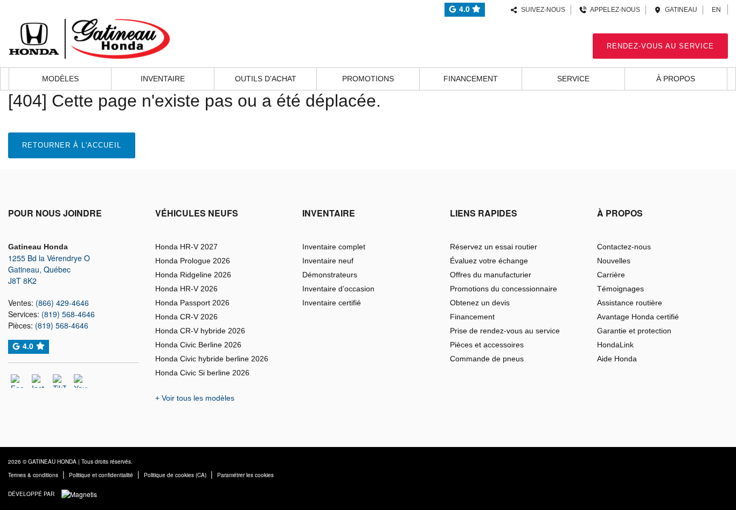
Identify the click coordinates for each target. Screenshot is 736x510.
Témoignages (620, 288)
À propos (675, 78)
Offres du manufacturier (490, 274)
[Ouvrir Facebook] (17, 381)
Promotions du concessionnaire (503, 288)
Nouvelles (613, 260)
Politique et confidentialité (101, 475)
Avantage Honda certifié (638, 316)
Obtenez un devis (480, 302)
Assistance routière (629, 302)
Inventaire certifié (331, 302)
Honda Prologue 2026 (192, 260)
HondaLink (615, 344)
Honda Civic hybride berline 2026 (211, 358)
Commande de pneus (487, 358)
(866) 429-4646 (62, 302)
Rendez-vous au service (660, 46)
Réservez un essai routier (493, 246)
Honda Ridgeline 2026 (193, 274)
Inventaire (163, 78)
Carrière (611, 274)
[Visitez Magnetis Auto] (81, 493)
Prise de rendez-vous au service (505, 330)
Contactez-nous (624, 246)
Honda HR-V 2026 (186, 288)
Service (573, 78)
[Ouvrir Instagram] (38, 381)
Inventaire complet (333, 246)
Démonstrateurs (329, 274)
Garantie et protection (634, 330)
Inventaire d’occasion (338, 288)
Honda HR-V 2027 (186, 246)
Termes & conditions (33, 475)
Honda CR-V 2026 (186, 316)
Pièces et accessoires (487, 344)
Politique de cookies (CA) (175, 475)
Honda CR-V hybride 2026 (200, 330)
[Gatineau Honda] (89, 37)
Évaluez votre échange (489, 260)
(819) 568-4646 (68, 314)
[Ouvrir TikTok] (59, 381)
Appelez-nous (613, 9)
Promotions (368, 78)
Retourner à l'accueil (71, 145)
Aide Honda (617, 358)
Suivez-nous (541, 9)
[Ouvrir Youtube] (80, 381)
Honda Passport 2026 (192, 302)
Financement (470, 78)
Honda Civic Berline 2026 (198, 344)
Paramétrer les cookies (245, 475)
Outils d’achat (265, 78)
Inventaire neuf (327, 260)
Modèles (60, 78)
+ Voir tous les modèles (194, 398)
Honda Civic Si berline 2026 (202, 372)
